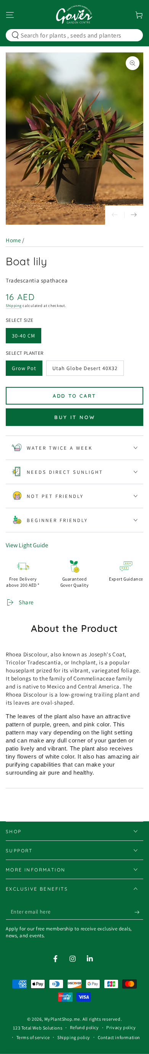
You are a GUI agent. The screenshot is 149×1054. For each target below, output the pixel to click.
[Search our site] (15, 35)
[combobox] (73, 35)
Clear (132, 35)
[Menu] (10, 14)
